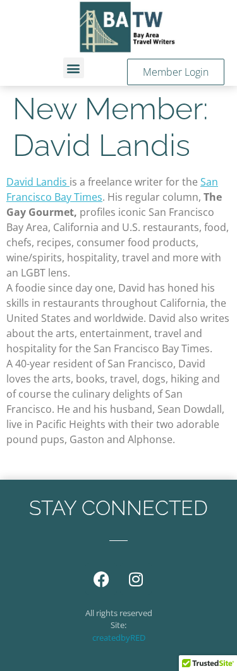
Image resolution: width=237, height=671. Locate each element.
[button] (73, 67)
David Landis (38, 182)
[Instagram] (136, 579)
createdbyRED (118, 637)
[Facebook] (101, 579)
